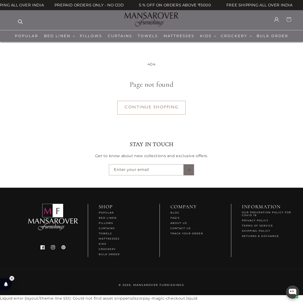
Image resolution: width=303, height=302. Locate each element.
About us (178, 223)
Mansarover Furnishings (158, 285)
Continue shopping (151, 107)
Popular (106, 212)
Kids (102, 243)
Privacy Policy (255, 220)
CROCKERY (107, 249)
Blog (174, 212)
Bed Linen (108, 217)
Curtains (107, 228)
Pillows (106, 223)
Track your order (186, 233)
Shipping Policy (256, 230)
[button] (59, 36)
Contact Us (180, 228)
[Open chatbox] (292, 292)
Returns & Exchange (260, 236)
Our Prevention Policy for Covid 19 (266, 214)
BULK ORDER (109, 254)
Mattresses (109, 238)
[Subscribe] (188, 169)
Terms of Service (257, 225)
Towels (105, 233)
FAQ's (175, 217)
